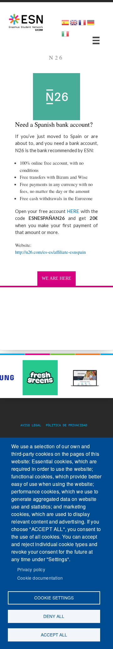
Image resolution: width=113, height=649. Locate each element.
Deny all (53, 616)
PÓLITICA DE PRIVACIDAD (66, 425)
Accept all (54, 634)
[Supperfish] (96, 40)
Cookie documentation (40, 578)
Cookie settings (54, 597)
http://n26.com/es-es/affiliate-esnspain (50, 252)
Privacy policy (31, 569)
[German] (90, 24)
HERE (72, 211)
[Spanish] (65, 24)
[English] (74, 24)
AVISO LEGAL (32, 425)
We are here (56, 278)
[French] (82, 24)
